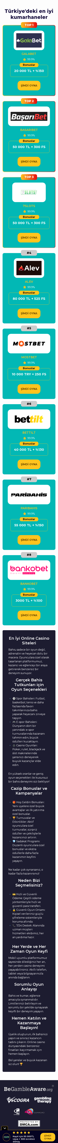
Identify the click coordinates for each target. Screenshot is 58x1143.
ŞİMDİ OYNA (29, 85)
